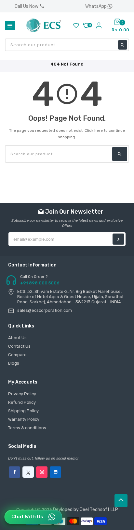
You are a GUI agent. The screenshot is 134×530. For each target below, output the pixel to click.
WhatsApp (96, 6)
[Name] (118, 239)
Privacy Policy (22, 393)
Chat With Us (27, 517)
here (98, 130)
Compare (17, 354)
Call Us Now (27, 6)
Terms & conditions (27, 427)
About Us (17, 337)
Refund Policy (22, 402)
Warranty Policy (23, 419)
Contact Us (19, 346)
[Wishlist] (76, 25)
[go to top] (120, 500)
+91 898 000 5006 (40, 282)
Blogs (13, 363)
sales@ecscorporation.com (44, 310)
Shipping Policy (23, 410)
